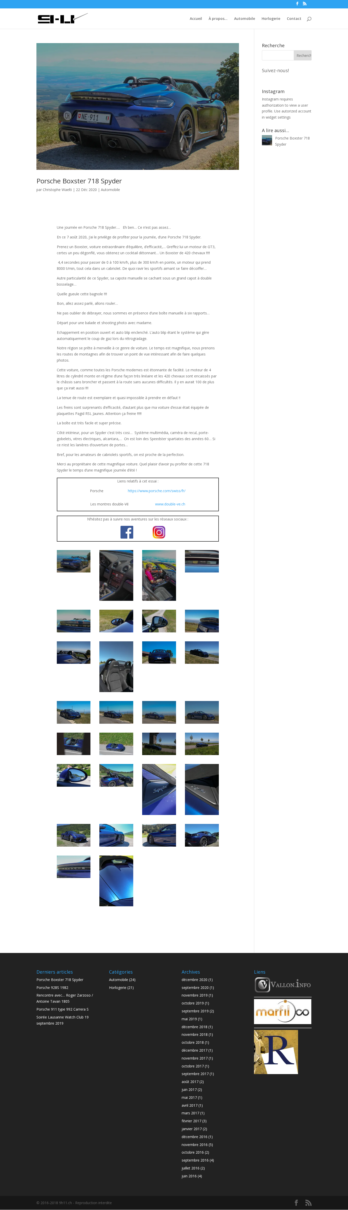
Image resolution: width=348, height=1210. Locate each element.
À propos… (218, 18)
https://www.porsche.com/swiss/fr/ (156, 490)
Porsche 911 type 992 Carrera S (62, 1009)
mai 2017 (189, 1097)
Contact (294, 18)
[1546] (74, 877)
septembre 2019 (195, 1011)
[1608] (116, 600)
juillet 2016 (190, 1168)
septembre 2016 (195, 1160)
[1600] (74, 663)
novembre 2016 (195, 1144)
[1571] (74, 755)
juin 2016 (189, 1176)
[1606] (202, 572)
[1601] (202, 632)
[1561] (116, 786)
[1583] (74, 723)
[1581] (159, 723)
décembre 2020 (194, 979)
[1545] (116, 906)
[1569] (116, 755)
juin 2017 (189, 1089)
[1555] (159, 814)
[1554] (202, 814)
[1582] (116, 723)
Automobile (244, 18)
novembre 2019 (195, 995)
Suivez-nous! (275, 70)
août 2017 (190, 1081)
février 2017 (191, 1120)
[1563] (202, 755)
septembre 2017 (195, 1073)
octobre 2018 (193, 1042)
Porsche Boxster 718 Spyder (79, 180)
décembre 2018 (194, 1026)
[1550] (116, 846)
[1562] (74, 786)
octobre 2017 (193, 1066)
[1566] (159, 755)
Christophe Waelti (57, 189)
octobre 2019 (193, 1003)
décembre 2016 (194, 1136)
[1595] (202, 663)
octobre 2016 (193, 1152)
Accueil (196, 18)
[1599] (116, 692)
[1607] (159, 600)
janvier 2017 (192, 1128)
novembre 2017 (195, 1058)
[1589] (74, 572)
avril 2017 (189, 1105)
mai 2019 (189, 1018)
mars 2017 (190, 1113)
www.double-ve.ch (170, 504)
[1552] (74, 846)
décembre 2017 (194, 1050)
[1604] (116, 632)
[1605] (74, 632)
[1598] (159, 663)
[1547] (202, 846)
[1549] (159, 846)
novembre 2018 (195, 1034)
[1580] (202, 723)
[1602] (159, 632)
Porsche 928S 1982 (52, 987)
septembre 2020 (195, 987)
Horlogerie (271, 18)
